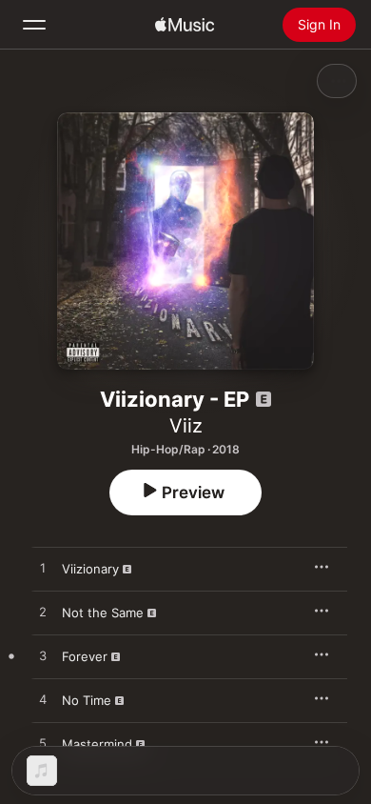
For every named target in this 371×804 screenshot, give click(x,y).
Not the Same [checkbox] (103, 612)
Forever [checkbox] (84, 656)
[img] (184, 24)
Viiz (186, 425)
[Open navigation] (34, 25)
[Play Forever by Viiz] (43, 656)
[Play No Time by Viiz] (43, 700)
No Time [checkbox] (86, 700)
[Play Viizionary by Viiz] (43, 568)
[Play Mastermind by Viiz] (43, 744)
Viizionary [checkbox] (90, 568)
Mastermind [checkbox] (97, 744)
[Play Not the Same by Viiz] (43, 612)
